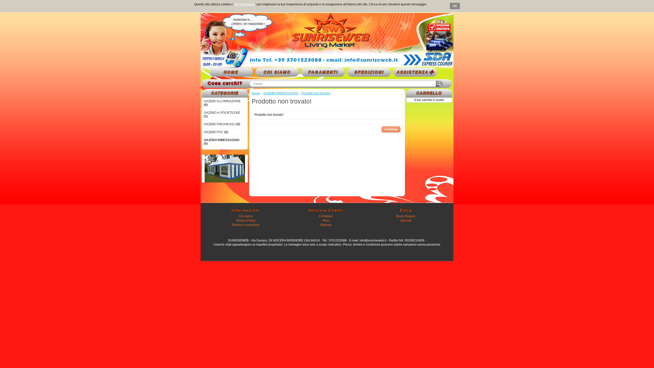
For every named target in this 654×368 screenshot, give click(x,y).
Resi (326, 220)
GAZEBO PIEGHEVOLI (222, 124)
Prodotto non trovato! (315, 93)
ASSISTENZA (413, 72)
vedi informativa (244, 4)
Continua (391, 129)
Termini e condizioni (246, 225)
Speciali (406, 220)
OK (454, 6)
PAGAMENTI (323, 72)
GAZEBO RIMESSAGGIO (280, 93)
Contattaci (326, 216)
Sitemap (326, 225)
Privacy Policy (245, 220)
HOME (231, 72)
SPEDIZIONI (369, 72)
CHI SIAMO (277, 72)
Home (256, 93)
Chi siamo (246, 216)
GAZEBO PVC (216, 132)
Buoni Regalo (405, 216)
